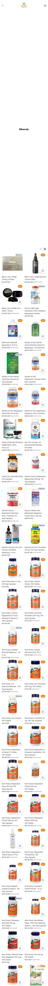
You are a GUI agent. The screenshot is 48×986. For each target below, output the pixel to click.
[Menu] (2, 5)
